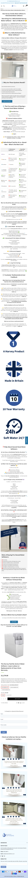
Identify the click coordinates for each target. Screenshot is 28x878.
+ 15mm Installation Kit (6, 689)
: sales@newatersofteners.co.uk (8, 853)
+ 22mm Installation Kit (14, 687)
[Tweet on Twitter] (18, 702)
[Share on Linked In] (20, 702)
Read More (14, 621)
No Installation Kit (5, 687)
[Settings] (23, 6)
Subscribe (3, 866)
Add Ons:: (4, 692)
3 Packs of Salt (8, 695)
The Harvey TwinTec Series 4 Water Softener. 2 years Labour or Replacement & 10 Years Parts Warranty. (13, 667)
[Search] (4, 6)
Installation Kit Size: (9, 685)
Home (2, 9)
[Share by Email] (23, 702)
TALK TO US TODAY (7, 101)
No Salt (3, 695)
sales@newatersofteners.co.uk (14, 1)
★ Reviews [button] (26, 440)
